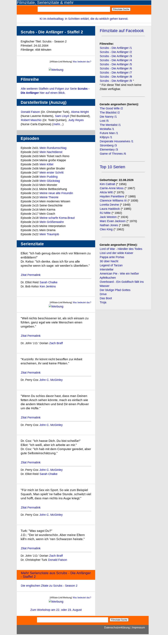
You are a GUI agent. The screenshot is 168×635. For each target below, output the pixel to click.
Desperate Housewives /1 (116, 141)
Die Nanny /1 (108, 116)
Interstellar (107, 269)
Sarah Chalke (48, 282)
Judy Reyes (76, 120)
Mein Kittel (46, 164)
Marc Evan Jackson (113, 221)
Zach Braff (56, 343)
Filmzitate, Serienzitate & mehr (45, 2)
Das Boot (106, 298)
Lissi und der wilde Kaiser (116, 253)
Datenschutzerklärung (117, 627)
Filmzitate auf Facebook (122, 30)
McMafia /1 (107, 129)
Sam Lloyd (62, 116)
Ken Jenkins (48, 286)
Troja (103, 302)
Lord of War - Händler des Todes (121, 249)
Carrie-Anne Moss (112, 188)
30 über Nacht (109, 261)
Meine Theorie (49, 197)
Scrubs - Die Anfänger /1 (116, 48)
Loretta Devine (109, 204)
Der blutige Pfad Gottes (115, 290)
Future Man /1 (109, 133)
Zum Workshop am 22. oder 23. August (56, 609)
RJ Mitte (105, 213)
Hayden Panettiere (112, 196)
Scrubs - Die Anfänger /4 (116, 60)
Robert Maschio (31, 120)
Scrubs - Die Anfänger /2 (116, 52)
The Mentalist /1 (110, 125)
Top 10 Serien (112, 167)
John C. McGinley (51, 379)
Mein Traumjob (49, 234)
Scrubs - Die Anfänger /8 (116, 76)
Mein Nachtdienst (51, 152)
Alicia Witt (106, 192)
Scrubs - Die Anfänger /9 (116, 80)
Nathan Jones (109, 225)
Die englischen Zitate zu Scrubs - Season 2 (49, 585)
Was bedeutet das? (82, 61)
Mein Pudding (49, 176)
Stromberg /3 (108, 145)
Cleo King (106, 229)
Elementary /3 (109, 149)
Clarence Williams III (113, 200)
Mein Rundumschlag (53, 148)
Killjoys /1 (106, 137)
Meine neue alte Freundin (56, 193)
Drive (103, 294)
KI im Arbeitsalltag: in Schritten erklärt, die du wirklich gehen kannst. (84, 18)
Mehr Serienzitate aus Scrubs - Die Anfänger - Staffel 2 (56, 575)
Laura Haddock (110, 208)
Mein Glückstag (50, 180)
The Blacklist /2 (110, 112)
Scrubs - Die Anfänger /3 (116, 56)
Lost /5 (104, 120)
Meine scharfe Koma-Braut (57, 217)
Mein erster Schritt (51, 172)
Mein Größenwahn (52, 222)
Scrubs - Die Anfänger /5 (116, 64)
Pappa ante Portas (112, 257)
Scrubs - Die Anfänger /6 (116, 68)
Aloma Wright (80, 112)
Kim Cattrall (107, 184)
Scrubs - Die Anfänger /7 (116, 72)
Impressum (138, 627)
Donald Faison (30, 112)
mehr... (57, 124)
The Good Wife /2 (111, 108)
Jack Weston (108, 217)
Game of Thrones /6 (113, 153)
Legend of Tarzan (111, 265)
